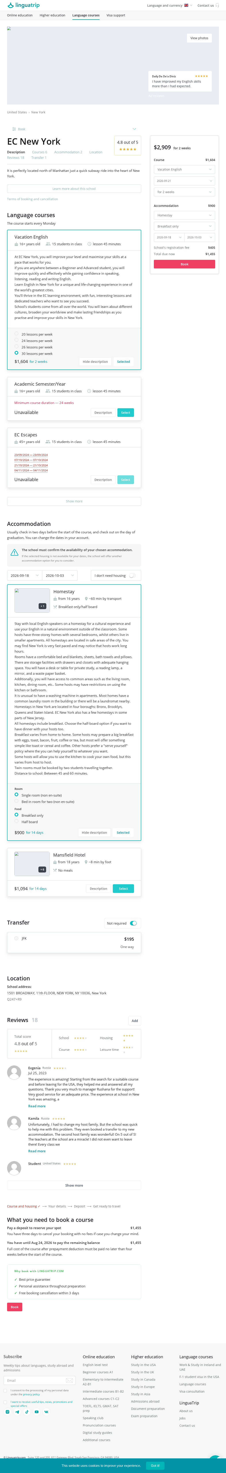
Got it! (155, 1465)
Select (125, 412)
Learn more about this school (74, 189)
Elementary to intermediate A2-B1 (103, 1381)
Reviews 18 (15, 157)
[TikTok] (27, 1412)
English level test (95, 1365)
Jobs (182, 1418)
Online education (20, 15)
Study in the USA (143, 1365)
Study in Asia (140, 1394)
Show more (74, 501)
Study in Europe (143, 1387)
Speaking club (93, 1418)
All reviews (156, 96)
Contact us (187, 1425)
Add (135, 1020)
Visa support (116, 15)
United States (17, 112)
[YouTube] (37, 1412)
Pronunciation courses (99, 1425)
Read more (37, 1106)
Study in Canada (143, 1379)
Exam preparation (144, 1416)
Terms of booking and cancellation (32, 199)
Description (103, 412)
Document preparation (148, 1409)
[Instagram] (7, 1412)
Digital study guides (97, 1432)
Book (15, 1307)
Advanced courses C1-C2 (101, 1399)
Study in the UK (142, 1372)
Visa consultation (192, 1391)
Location (95, 152)
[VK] (46, 1412)
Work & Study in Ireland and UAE (200, 1367)
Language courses (86, 15)
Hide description (95, 362)
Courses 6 (39, 152)
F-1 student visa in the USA (199, 1377)
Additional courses (96, 1440)
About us (186, 1411)
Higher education (52, 15)
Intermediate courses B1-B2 (103, 1391)
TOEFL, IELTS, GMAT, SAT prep (101, 1408)
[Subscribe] (69, 1380)
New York (38, 112)
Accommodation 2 (68, 152)
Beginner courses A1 (98, 1372)
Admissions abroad (145, 1401)
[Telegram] (17, 1412)
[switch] (116, 575)
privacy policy (31, 1394)
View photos (199, 38)
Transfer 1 (39, 157)
